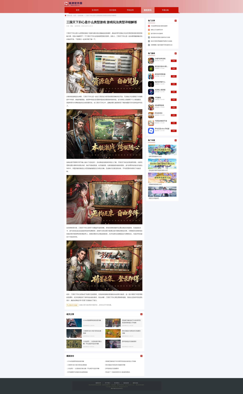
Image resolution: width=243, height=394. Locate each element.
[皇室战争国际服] (151, 76)
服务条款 (135, 383)
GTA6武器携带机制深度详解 (92, 320)
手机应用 (130, 10)
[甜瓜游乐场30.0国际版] (151, 68)
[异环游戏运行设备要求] (113, 344)
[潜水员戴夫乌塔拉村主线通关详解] (113, 333)
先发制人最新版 (160, 90)
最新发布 (98, 383)
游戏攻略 (80, 15)
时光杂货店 (158, 113)
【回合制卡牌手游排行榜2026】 (158, 170)
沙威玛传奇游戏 (160, 58)
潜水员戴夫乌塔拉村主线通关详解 (131, 332)
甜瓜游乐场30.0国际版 (162, 66)
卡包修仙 (158, 97)
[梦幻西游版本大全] (162, 150)
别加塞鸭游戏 (159, 105)
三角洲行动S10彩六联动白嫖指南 (92, 332)
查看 (174, 60)
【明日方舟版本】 (153, 198)
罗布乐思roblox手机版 (162, 128)
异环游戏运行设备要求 (129, 341)
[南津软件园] (73, 4)
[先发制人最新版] (151, 92)
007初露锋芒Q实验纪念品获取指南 (77, 372)
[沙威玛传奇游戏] (151, 61)
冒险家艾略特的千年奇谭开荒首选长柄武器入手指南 (131, 321)
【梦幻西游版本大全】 (155, 156)
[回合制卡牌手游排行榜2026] (162, 164)
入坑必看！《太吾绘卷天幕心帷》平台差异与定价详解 (92, 342)
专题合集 (165, 10)
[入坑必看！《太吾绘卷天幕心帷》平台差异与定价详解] (74, 344)
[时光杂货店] (151, 115)
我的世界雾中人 (160, 82)
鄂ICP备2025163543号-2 (117, 388)
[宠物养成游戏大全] (162, 178)
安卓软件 (95, 10)
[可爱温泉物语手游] (151, 123)
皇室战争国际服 (160, 74)
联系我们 (117, 383)
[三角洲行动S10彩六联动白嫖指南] (74, 333)
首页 (77, 10)
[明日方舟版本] (162, 192)
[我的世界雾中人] (151, 84)
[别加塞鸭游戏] (151, 107)
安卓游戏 (112, 10)
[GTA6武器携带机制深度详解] (74, 323)
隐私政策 (126, 383)
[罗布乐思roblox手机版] (151, 131)
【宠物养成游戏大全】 (155, 184)
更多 (141, 314)
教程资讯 (148, 10)
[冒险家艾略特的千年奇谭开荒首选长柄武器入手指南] (113, 323)
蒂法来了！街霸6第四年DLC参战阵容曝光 (117, 372)
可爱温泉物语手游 (161, 121)
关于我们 (107, 383)
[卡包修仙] (151, 100)
